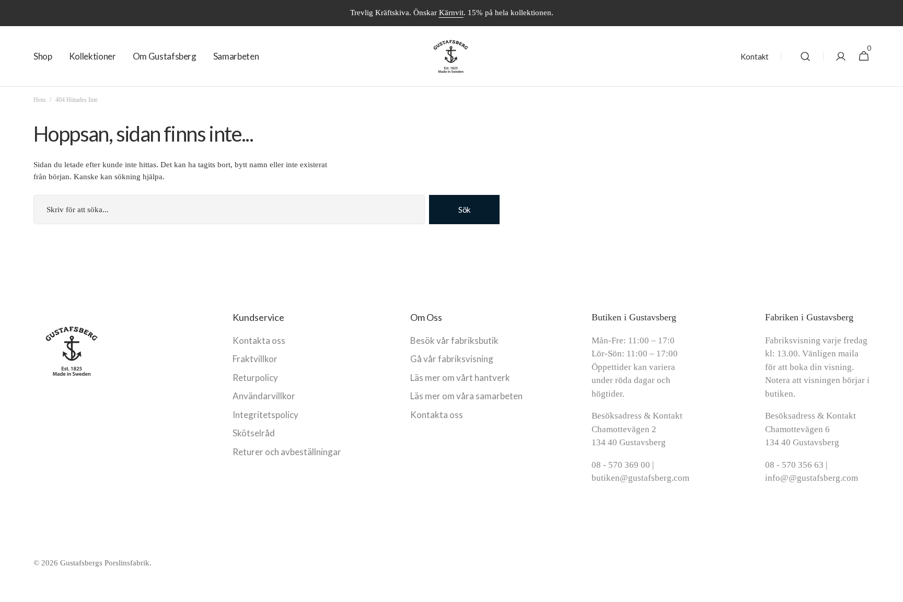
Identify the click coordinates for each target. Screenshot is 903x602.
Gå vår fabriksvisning (451, 358)
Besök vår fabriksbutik (454, 340)
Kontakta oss (259, 340)
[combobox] (229, 209)
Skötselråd (254, 432)
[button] (805, 56)
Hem (39, 99)
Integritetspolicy (265, 414)
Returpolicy (255, 377)
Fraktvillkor (255, 358)
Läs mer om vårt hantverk (460, 377)
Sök (464, 209)
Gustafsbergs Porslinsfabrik (104, 563)
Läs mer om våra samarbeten (466, 395)
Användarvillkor (264, 395)
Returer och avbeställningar (287, 451)
